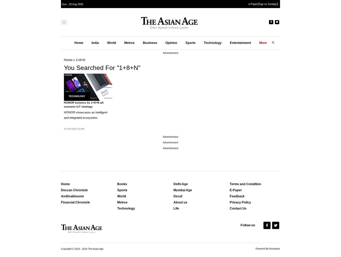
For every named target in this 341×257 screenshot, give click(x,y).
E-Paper (236, 190)
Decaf (177, 196)
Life (176, 208)
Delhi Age (180, 184)
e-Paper (252, 4)
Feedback (237, 196)
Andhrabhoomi (72, 196)
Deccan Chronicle (74, 190)
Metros (129, 43)
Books (122, 184)
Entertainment (240, 43)
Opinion (171, 43)
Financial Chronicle (75, 202)
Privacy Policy (240, 202)
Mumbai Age (182, 190)
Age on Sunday (267, 4)
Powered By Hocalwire (268, 248)
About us (180, 202)
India (95, 43)
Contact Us (238, 208)
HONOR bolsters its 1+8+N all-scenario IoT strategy (84, 104)
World (111, 43)
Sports (190, 43)
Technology (213, 43)
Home (78, 43)
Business (150, 43)
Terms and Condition (245, 184)
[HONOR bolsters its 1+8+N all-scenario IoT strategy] (88, 87)
